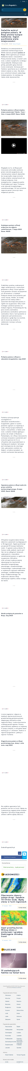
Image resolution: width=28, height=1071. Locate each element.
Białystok (7, 1004)
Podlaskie (19, 1044)
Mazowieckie (8, 1026)
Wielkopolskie (8, 1029)
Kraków (19, 995)
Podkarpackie (8, 1038)
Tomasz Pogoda (21, 1055)
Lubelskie (19, 1035)
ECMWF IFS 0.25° (20, 1062)
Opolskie (19, 1047)
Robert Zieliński (9, 1055)
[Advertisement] (14, 93)
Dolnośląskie (8, 1032)
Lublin (6, 1016)
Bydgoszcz (8, 1007)
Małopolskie (20, 1029)
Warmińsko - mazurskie (20, 1042)
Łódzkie (19, 1032)
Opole (18, 1019)
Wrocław (7, 998)
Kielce (18, 1013)
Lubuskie (7, 1047)
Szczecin (7, 1010)
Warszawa (8, 995)
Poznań (19, 998)
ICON (6, 1062)
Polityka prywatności (16, 987)
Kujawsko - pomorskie (19, 1039)
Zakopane (7, 1019)
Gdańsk (7, 1001)
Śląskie (18, 1026)
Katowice (19, 1016)
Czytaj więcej (22, 907)
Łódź (6, 1013)
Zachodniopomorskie (9, 1041)
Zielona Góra (20, 1010)
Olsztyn (18, 1004)
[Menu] (25, 14)
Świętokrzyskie (9, 1044)
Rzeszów (19, 1001)
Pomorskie (8, 1035)
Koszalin (19, 1007)
